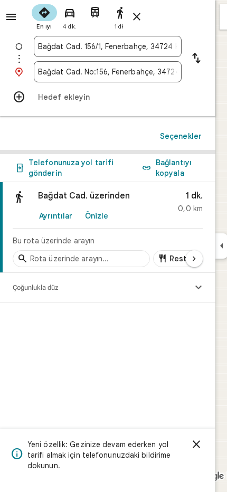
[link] (107, 227)
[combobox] (107, 46)
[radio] (44, 16)
